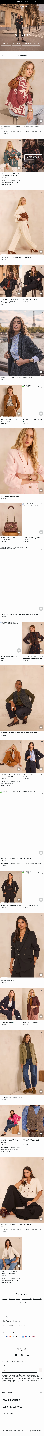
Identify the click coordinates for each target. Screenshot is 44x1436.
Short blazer (22, 1302)
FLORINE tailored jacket (33, 419)
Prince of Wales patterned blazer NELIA (17, 377)
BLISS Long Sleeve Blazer (11, 905)
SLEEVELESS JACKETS (31, 43)
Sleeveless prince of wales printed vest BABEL (31, 1140)
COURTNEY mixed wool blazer (12, 1097)
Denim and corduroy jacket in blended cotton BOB (9, 301)
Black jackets (37, 1299)
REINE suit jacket (30, 905)
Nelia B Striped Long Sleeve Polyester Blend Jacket (21, 614)
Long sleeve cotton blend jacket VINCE (17, 257)
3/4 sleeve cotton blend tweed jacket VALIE (10, 1272)
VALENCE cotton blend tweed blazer (16, 1225)
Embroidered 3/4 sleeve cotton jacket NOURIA (10, 174)
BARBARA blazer (7, 980)
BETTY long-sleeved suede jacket (9, 420)
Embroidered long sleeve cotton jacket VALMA (9, 1140)
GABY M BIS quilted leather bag (8, 538)
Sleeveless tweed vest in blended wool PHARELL (33, 657)
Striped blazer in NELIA (10, 496)
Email (4, 1365)
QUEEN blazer (6, 1022)
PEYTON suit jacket (30, 1022)
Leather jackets (27, 1299)
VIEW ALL (6, 43)
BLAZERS (16, 43)
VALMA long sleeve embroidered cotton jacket (20, 127)
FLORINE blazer (29, 299)
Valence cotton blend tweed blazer (16, 858)
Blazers (5, 1299)
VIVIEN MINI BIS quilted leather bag (32, 538)
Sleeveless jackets (14, 1299)
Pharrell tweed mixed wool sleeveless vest (19, 733)
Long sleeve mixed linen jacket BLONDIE (10, 775)
